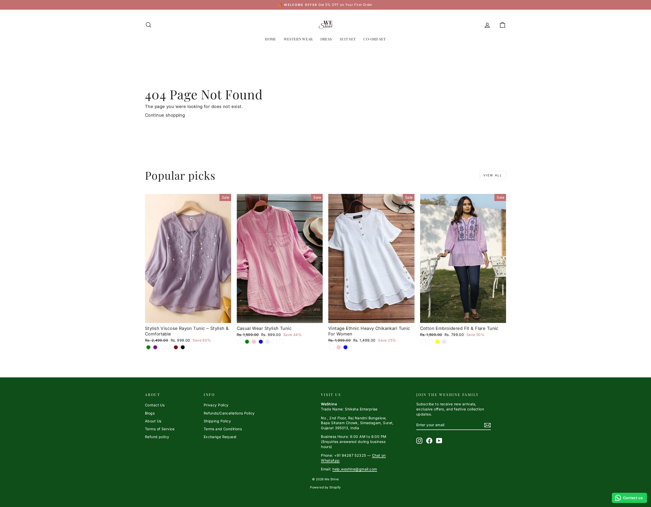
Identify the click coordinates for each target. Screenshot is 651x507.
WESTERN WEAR (298, 39)
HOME (270, 39)
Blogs (150, 413)
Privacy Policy (216, 405)
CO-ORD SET (374, 39)
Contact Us (155, 405)
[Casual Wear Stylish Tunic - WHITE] (240, 341)
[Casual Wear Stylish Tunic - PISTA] (274, 341)
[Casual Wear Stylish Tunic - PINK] (253, 341)
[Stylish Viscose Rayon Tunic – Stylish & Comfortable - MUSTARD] (169, 347)
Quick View (188, 317)
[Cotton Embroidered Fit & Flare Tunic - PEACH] (430, 341)
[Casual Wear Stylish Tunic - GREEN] (247, 341)
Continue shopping (165, 115)
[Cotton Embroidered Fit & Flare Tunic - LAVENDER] (444, 341)
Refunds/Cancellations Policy (229, 413)
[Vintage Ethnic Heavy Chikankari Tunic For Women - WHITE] (331, 347)
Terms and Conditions (223, 429)
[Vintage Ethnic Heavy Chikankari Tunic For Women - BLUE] (345, 347)
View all (492, 175)
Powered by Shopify (325, 487)
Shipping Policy (217, 421)
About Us (153, 421)
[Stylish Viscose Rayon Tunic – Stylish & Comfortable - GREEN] (148, 347)
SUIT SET (348, 39)
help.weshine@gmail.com (354, 469)
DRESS (326, 39)
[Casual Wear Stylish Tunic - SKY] (281, 341)
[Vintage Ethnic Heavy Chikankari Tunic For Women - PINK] (338, 347)
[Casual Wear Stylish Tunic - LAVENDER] (267, 341)
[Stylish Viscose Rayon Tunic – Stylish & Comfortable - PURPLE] (155, 347)
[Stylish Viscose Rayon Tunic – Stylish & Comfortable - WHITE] (162, 347)
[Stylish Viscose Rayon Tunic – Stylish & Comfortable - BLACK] (182, 347)
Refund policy (157, 437)
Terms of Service (160, 429)
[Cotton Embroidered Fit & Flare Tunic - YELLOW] (437, 341)
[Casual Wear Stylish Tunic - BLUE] (260, 341)
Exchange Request (220, 437)
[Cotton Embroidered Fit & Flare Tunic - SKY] (423, 341)
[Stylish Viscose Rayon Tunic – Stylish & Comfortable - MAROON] (175, 347)
